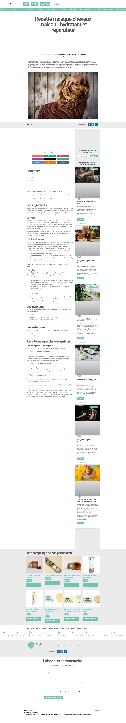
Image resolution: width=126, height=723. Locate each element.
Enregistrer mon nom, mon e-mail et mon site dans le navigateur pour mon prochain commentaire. (63, 692)
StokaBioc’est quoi (26, 3)
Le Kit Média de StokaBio (40, 714)
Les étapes (30, 184)
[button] (89, 124)
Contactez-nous (27, 712)
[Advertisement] (63, 43)
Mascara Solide (62, 9)
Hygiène (47, 54)
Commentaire (47, 672)
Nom (45, 685)
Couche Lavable (97, 9)
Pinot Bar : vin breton (73, 714)
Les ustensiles (31, 180)
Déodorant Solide (17, 9)
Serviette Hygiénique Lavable (111, 9)
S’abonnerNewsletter (35, 3)
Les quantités (30, 177)
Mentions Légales (34, 712)
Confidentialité (27, 714)
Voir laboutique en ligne (45, 3)
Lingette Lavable (72, 9)
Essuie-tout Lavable (50, 9)
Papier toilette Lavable (85, 9)
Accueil (42, 54)
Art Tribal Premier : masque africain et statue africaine (57, 714)
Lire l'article (80, 219)
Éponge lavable (39, 9)
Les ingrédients (31, 174)
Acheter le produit (33, 585)
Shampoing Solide (5, 9)
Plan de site (32, 714)
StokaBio (11, 4)
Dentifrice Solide (28, 9)
